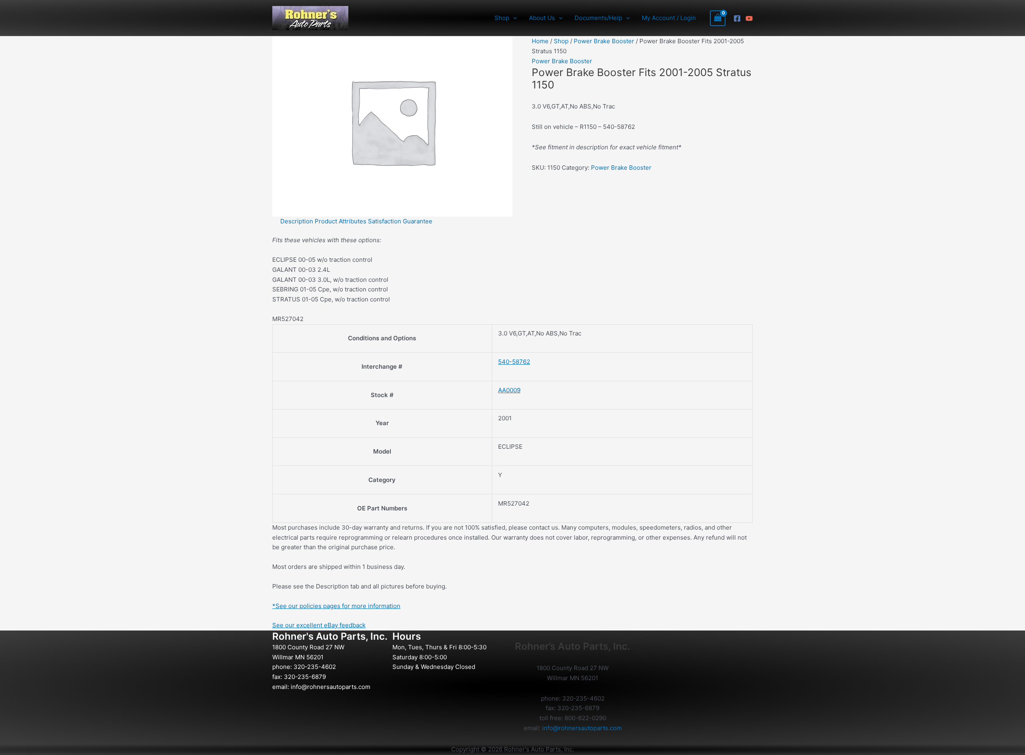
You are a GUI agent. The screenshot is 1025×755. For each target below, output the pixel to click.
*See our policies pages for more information (336, 606)
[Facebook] (737, 18)
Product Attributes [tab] (340, 221)
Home (540, 41)
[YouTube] (749, 18)
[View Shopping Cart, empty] (718, 18)
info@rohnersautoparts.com (330, 687)
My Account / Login (669, 18)
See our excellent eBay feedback (319, 625)
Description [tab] (296, 221)
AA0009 (509, 390)
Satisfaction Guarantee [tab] (400, 221)
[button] (513, 18)
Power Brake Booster (604, 41)
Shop (561, 41)
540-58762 (514, 361)
